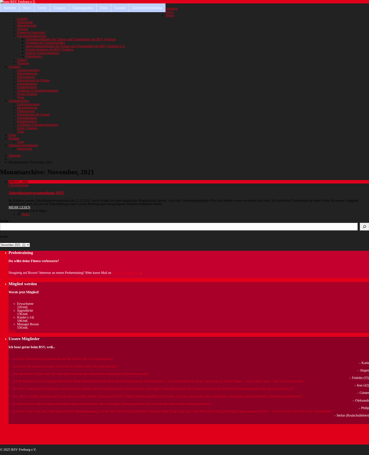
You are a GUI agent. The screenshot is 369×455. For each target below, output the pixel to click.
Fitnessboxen (26, 77)
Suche (4, 221)
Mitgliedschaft (26, 25)
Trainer (22, 60)
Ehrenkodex (34, 56)
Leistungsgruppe (28, 70)
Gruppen (60, 8)
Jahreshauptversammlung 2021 (36, 193)
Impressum (24, 148)
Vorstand (23, 63)
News (27, 8)
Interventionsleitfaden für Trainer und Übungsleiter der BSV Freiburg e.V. (75, 46)
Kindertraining (27, 87)
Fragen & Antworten (31, 32)
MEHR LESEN (19, 207)
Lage (20, 142)
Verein (42, 8)
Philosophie (25, 22)
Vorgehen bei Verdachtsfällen (45, 42)
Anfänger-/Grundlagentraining (37, 90)
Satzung (22, 29)
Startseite (10, 8)
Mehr (12, 276)
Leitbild (22, 19)
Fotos (104, 8)
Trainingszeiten (83, 8)
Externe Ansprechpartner (42, 53)
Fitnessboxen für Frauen (33, 80)
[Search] (364, 226)
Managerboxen (27, 73)
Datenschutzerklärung (147, 8)
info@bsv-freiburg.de (126, 272)
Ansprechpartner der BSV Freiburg (49, 49)
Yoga (20, 97)
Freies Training (27, 94)
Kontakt (120, 8)
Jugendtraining (27, 83)
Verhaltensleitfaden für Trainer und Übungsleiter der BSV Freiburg (71, 39)
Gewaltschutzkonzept (31, 36)
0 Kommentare (19, 185)
